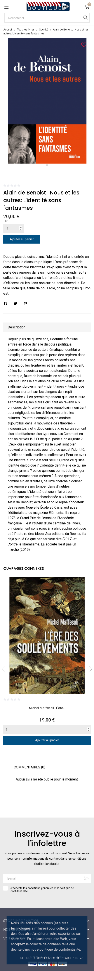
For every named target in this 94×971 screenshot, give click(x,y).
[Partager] (5, 303)
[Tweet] (15, 303)
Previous (4, 669)
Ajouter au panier (22, 239)
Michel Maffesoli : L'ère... (47, 708)
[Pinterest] (25, 303)
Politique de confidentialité (39, 958)
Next (89, 669)
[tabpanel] (47, 101)
